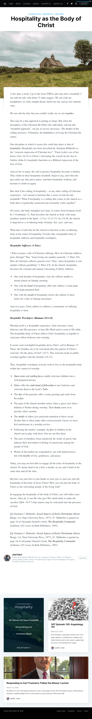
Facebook (71, 711)
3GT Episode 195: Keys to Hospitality (24, 620)
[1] (11, 513)
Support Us (46, 4)
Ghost (86, 711)
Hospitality (48, 14)
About (18, 4)
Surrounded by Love (23, 627)
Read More (82, 558)
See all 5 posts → (24, 648)
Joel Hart (59, 14)
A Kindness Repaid (23, 634)
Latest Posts (61, 711)
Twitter (79, 711)
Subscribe (84, 3)
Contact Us (58, 4)
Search (36, 4)
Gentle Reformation (10, 711)
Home (11, 4)
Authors (26, 4)
